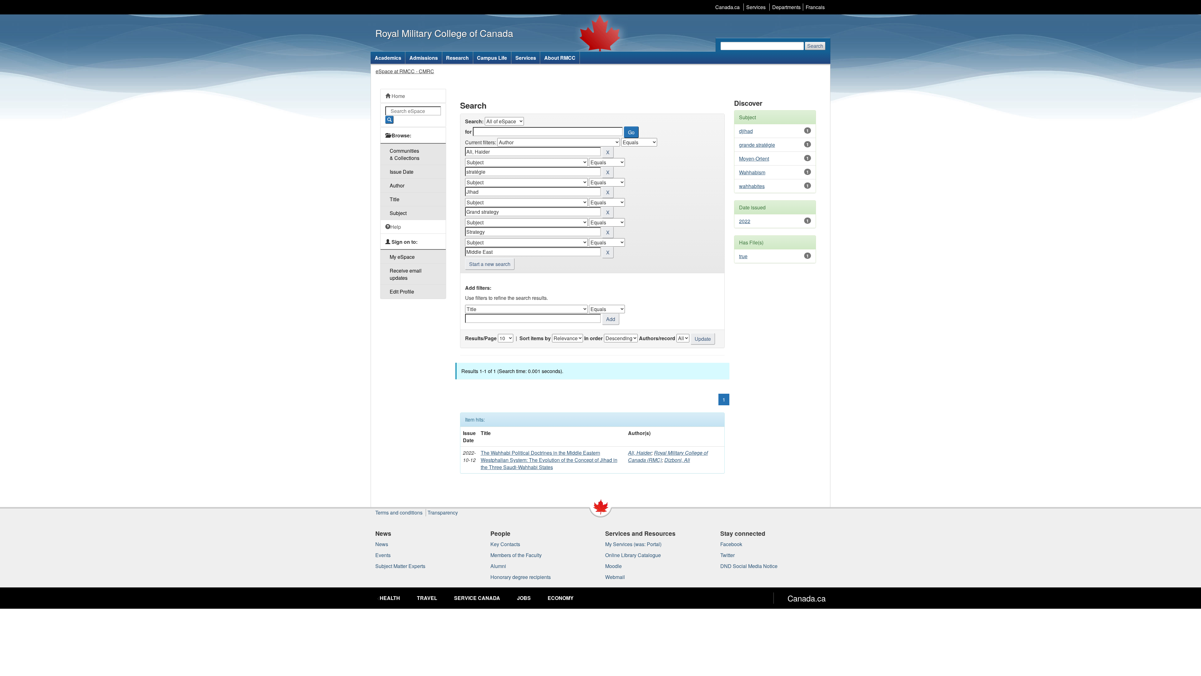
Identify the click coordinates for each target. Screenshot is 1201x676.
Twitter (727, 555)
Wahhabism (752, 172)
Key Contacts (505, 544)
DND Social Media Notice (749, 566)
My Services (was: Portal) (633, 544)
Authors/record (657, 338)
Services (756, 7)
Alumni (498, 566)
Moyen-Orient (754, 158)
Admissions (423, 57)
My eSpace (402, 256)
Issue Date (401, 171)
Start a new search (489, 264)
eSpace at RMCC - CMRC (405, 71)
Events (383, 555)
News (381, 544)
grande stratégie (757, 144)
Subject (398, 213)
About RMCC (559, 57)
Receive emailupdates (406, 274)
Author (397, 185)
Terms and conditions (399, 512)
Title (394, 199)
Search (815, 45)
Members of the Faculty (516, 555)
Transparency (443, 512)
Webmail (615, 577)
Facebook (731, 544)
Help (395, 226)
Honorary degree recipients (520, 577)
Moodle (613, 566)
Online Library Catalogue (633, 555)
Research (457, 57)
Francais (815, 7)
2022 (744, 221)
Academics (388, 57)
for (468, 131)
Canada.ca (727, 7)
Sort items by (535, 338)
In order (593, 338)
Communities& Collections (404, 154)
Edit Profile (402, 291)
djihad (746, 131)
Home (397, 96)
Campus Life (492, 57)
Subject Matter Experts (400, 566)
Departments (786, 7)
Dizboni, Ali (677, 459)
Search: (474, 121)
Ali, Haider (639, 452)
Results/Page (481, 338)
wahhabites (752, 186)
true (743, 256)
